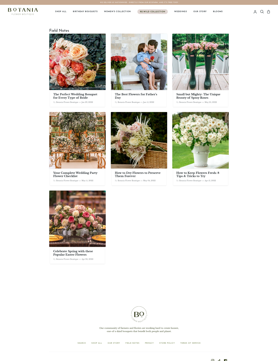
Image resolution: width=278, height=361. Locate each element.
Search (82, 343)
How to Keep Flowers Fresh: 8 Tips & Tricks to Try (197, 174)
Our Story (114, 343)
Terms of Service (190, 343)
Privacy (149, 343)
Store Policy (167, 343)
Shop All (96, 343)
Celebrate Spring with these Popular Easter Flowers (73, 253)
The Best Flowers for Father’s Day (136, 96)
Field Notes (132, 343)
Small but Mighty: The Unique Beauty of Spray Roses (198, 96)
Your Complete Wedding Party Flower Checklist (75, 174)
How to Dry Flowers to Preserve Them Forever (138, 174)
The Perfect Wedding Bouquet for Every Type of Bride (75, 96)
